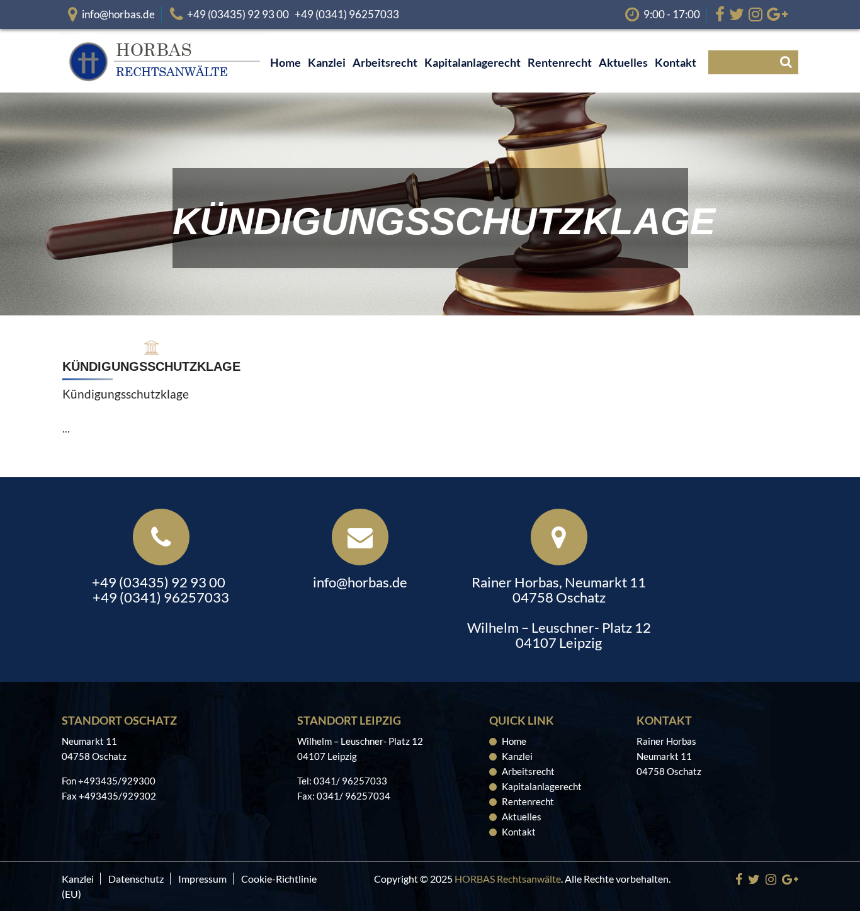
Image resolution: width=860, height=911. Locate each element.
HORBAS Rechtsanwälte (508, 879)
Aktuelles (521, 816)
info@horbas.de (118, 14)
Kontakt (519, 831)
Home (514, 741)
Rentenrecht (528, 801)
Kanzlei (517, 756)
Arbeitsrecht (528, 771)
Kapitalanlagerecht (542, 786)
